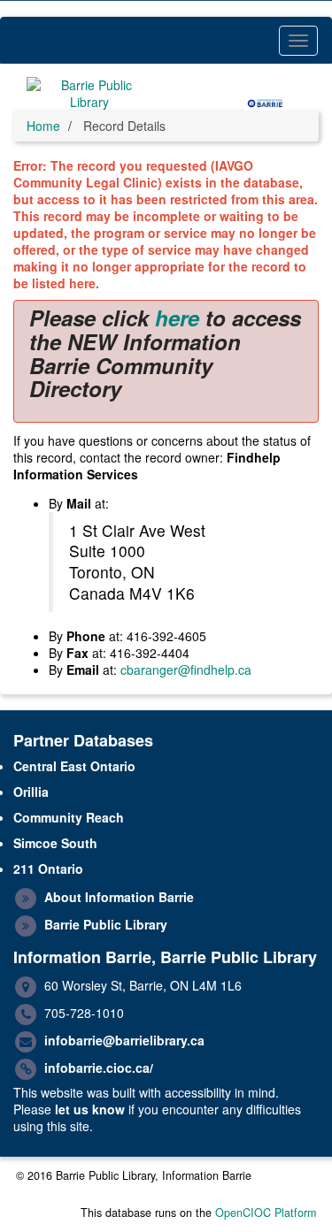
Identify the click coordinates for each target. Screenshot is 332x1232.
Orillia (31, 791)
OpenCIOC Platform (265, 1213)
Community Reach (68, 817)
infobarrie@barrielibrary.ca (124, 1040)
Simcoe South (55, 843)
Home (43, 125)
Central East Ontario (74, 766)
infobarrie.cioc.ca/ (98, 1067)
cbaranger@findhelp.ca (185, 669)
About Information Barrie (119, 897)
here (177, 317)
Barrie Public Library (105, 924)
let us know (90, 1109)
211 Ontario (48, 868)
